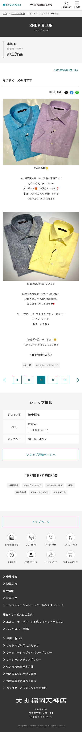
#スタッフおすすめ (40, 492)
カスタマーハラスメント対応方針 (26, 688)
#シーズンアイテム (33, 485)
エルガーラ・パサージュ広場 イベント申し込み (35, 622)
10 (41, 380)
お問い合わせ (14, 638)
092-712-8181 (41, 716)
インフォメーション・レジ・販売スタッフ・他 (34, 605)
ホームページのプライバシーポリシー (29, 652)
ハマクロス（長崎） (18, 629)
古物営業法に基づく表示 (21, 681)
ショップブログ (18, 13)
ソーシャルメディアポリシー (23, 659)
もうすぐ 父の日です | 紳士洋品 (44, 13)
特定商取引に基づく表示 (21, 674)
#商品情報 (21, 492)
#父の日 (27, 365)
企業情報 (11, 577)
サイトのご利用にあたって (22, 645)
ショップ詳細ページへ (41, 454)
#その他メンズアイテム (47, 365)
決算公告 (11, 584)
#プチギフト (60, 492)
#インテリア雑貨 (55, 485)
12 (65, 380)
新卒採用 (11, 598)
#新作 (70, 485)
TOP (5, 13)
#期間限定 (13, 485)
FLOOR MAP (38, 429)
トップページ (41, 522)
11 (53, 380)
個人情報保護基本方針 (19, 667)
